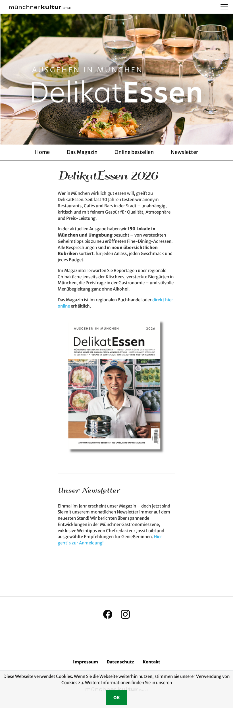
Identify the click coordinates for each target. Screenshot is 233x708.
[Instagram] (125, 614)
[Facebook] (107, 614)
